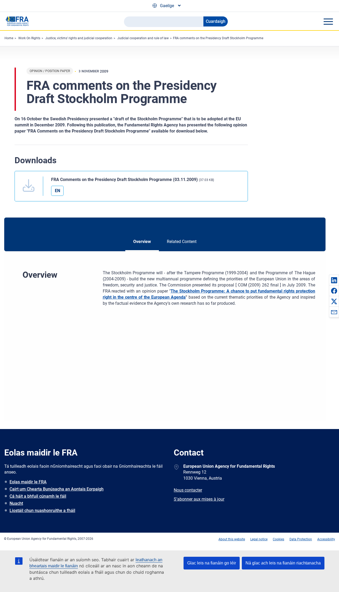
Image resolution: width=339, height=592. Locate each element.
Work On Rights (29, 38)
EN (57, 190)
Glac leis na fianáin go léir (211, 563)
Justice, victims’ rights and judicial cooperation (78, 38)
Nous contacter (188, 490)
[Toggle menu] (328, 21)
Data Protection (300, 539)
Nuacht (16, 503)
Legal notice (258, 539)
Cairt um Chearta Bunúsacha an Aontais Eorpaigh (57, 489)
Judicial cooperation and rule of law (143, 38)
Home (9, 38)
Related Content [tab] (182, 241)
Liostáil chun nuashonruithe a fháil (42, 510)
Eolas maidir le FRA (28, 481)
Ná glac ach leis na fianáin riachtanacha (283, 563)
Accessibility (326, 539)
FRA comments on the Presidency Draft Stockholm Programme (218, 38)
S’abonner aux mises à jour (199, 499)
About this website (231, 539)
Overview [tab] (142, 241)
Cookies (278, 539)
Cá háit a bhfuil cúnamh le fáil (38, 496)
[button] (334, 280)
